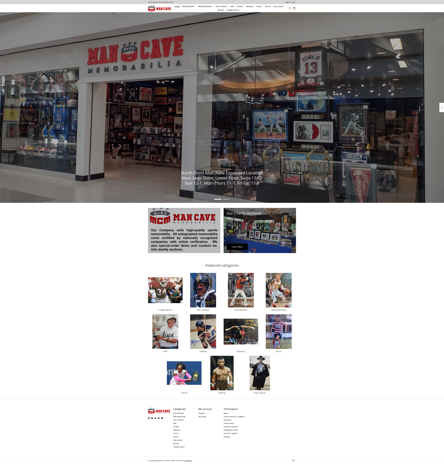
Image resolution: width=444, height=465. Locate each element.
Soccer (259, 6)
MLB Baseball (240, 309)
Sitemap (227, 437)
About (226, 413)
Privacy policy (229, 423)
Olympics (250, 6)
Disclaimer (228, 420)
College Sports (165, 309)
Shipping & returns (231, 430)
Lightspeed (188, 461)
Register (201, 413)
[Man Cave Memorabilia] (159, 8)
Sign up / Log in (290, 2)
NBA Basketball (278, 309)
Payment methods (231, 426)
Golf (232, 6)
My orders (202, 416)
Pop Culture (278, 6)
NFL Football (203, 309)
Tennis (268, 6)
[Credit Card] (293, 460)
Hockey (240, 6)
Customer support (231, 433)
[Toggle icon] (289, 8)
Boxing (221, 10)
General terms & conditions (234, 416)
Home (177, 6)
